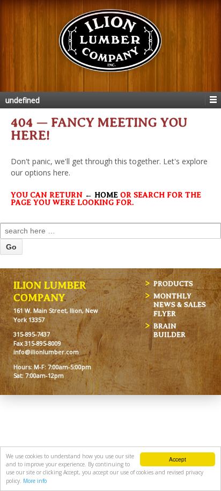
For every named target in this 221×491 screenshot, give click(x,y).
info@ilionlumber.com (46, 352)
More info (35, 481)
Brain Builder (169, 330)
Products (173, 284)
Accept (177, 459)
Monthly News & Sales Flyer (179, 305)
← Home (101, 195)
